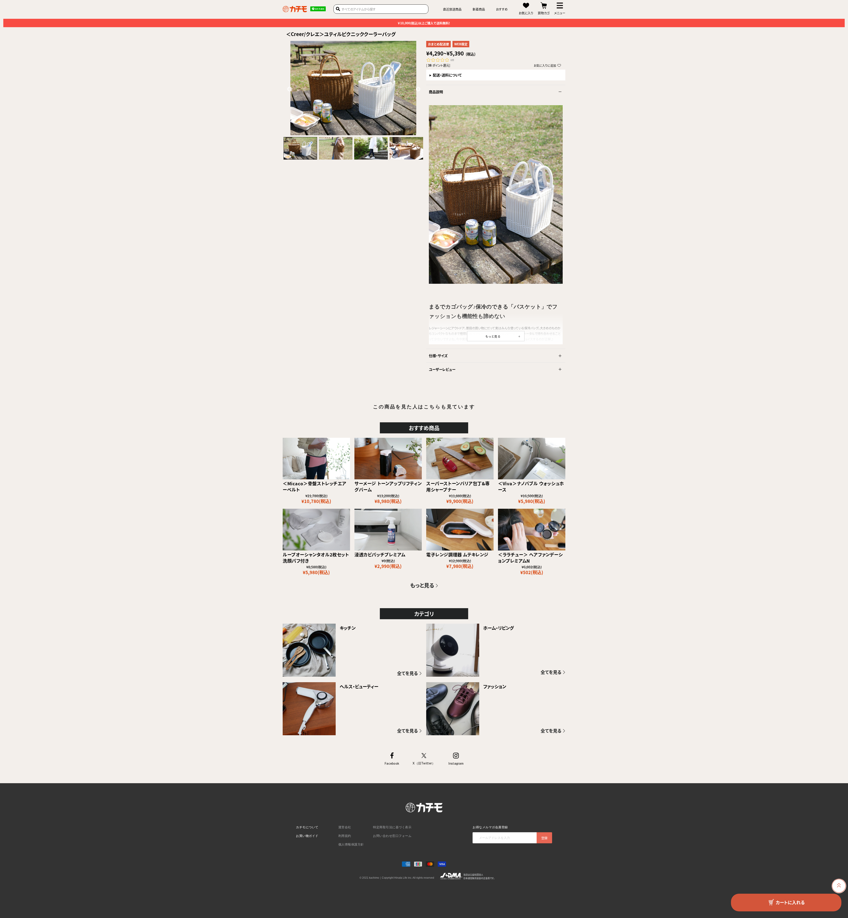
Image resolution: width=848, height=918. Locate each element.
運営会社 (344, 827)
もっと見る (493, 336)
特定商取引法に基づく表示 (392, 827)
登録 (544, 838)
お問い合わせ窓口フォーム (392, 836)
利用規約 (344, 836)
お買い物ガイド (307, 836)
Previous (289, 89)
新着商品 (479, 9)
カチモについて (307, 827)
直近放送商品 (452, 9)
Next (417, 89)
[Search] (338, 9)
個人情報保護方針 (351, 844)
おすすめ (502, 9)
